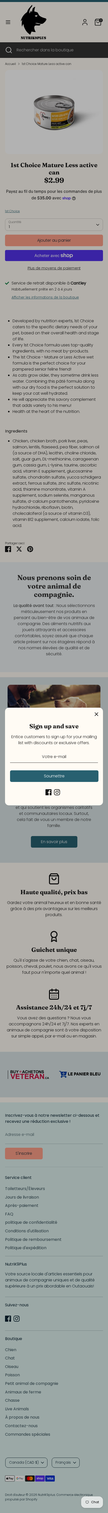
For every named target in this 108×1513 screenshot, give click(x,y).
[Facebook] (48, 792)
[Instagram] (57, 792)
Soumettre (54, 776)
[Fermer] (96, 714)
